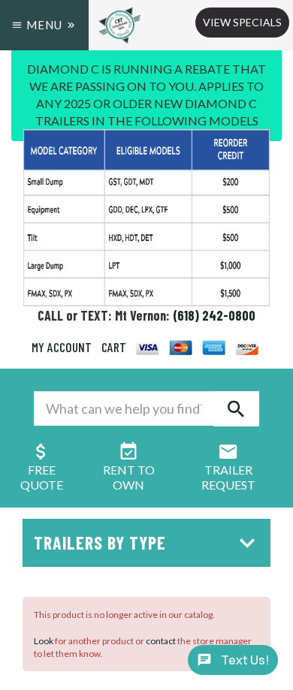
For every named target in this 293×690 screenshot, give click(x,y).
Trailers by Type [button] (100, 542)
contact (161, 640)
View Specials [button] (242, 22)
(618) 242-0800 (214, 315)
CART (113, 347)
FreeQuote (41, 477)
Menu (44, 25)
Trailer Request (228, 477)
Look (43, 640)
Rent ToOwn (129, 477)
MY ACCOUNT (62, 347)
